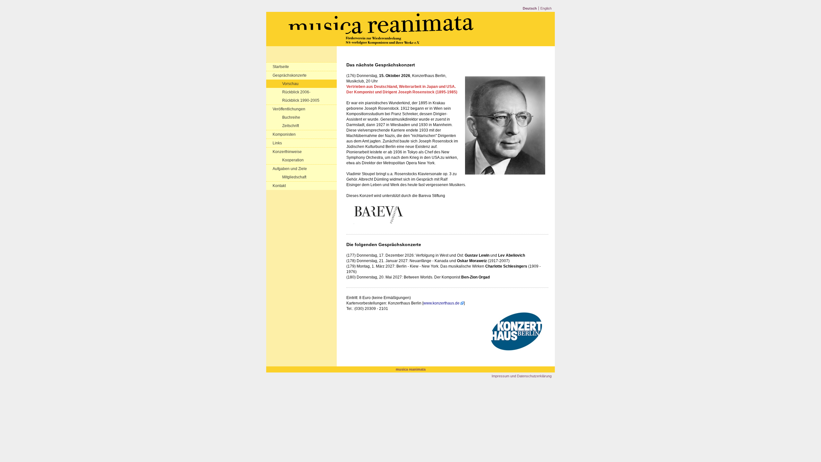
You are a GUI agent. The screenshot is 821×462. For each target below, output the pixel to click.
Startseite (281, 66)
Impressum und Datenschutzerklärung (522, 376)
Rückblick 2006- (296, 92)
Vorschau (290, 83)
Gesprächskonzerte (290, 75)
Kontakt (279, 186)
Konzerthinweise (287, 152)
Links (277, 143)
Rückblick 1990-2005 (300, 100)
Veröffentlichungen (289, 109)
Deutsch (530, 8)
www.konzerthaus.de (441, 303)
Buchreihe (291, 117)
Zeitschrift (290, 126)
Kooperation (293, 160)
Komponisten (284, 134)
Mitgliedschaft (294, 177)
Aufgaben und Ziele (290, 169)
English (546, 8)
